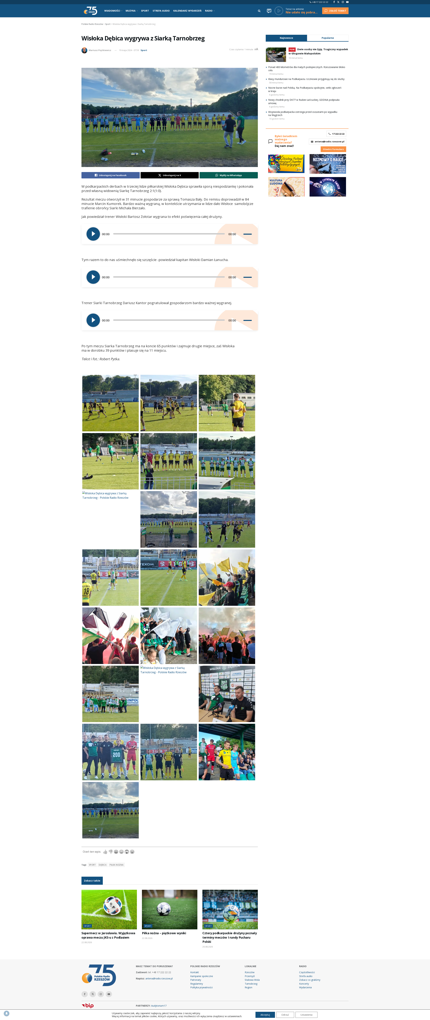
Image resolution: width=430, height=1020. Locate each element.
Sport (144, 50)
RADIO (208, 10)
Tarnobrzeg (251, 983)
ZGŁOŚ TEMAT (337, 10)
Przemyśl (250, 976)
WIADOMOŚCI (112, 10)
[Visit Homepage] (90, 10)
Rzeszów (249, 972)
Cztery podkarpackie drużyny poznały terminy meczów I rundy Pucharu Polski (229, 937)
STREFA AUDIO (161, 10)
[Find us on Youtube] (347, 2)
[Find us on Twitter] (338, 2)
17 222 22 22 (338, 133)
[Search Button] (259, 10)
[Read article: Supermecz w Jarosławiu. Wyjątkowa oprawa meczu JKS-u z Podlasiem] (109, 909)
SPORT (145, 10)
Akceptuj (265, 1014)
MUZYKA (131, 10)
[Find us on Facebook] (334, 2)
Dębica (102, 864)
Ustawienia (306, 1014)
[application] (169, 234)
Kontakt (194, 972)
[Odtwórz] (93, 234)
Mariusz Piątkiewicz (100, 50)
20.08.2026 (207, 946)
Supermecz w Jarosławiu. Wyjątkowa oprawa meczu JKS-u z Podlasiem (108, 935)
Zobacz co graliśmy (309, 979)
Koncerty (304, 983)
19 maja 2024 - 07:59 (129, 50)
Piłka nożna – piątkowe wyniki (164, 933)
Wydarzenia (305, 987)
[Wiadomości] (269, 10)
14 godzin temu (277, 118)
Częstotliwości (307, 972)
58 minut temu (276, 82)
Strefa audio (305, 976)
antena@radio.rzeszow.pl (329, 141)
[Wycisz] (240, 234)
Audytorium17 (158, 1005)
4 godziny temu (277, 94)
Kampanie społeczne (201, 976)
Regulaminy (196, 983)
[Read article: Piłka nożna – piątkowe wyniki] (169, 909)
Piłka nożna (116, 864)
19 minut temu (276, 73)
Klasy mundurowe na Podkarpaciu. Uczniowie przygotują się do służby (306, 79)
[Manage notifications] (6, 1013)
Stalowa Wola (252, 979)
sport (92, 864)
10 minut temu (296, 57)
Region (248, 987)
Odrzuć (285, 1014)
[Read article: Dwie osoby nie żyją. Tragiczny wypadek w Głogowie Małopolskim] (276, 55)
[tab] (286, 38)
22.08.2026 (86, 942)
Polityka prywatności (201, 987)
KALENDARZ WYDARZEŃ (187, 10)
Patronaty (195, 979)
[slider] (248, 234)
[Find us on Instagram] (343, 2)
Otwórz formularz (333, 149)
